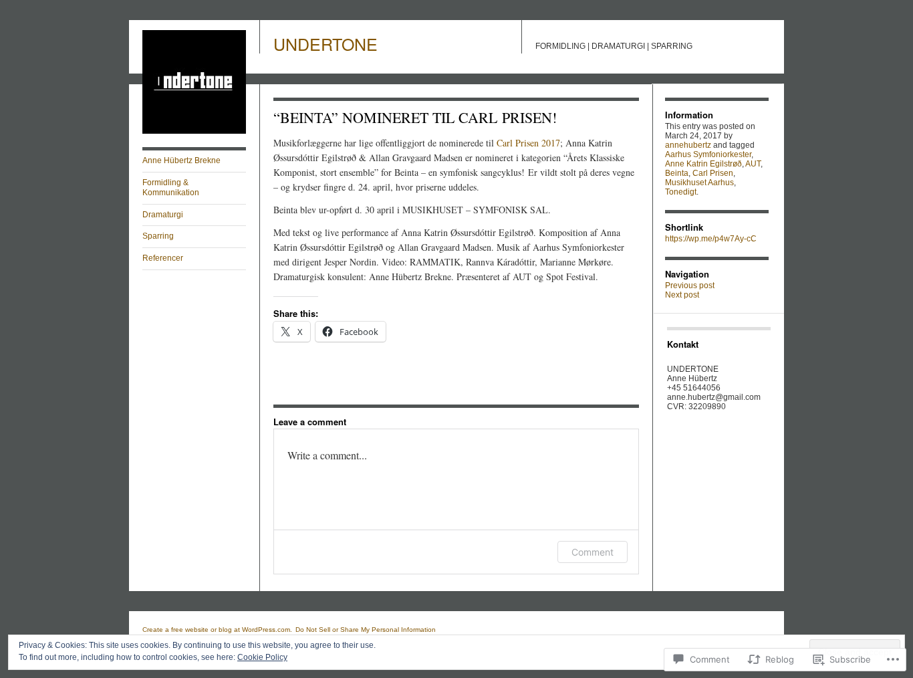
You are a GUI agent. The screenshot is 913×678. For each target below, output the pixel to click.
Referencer (162, 258)
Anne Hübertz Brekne (181, 160)
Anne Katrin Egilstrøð (703, 163)
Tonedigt (680, 192)
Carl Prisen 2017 (528, 142)
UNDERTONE (325, 43)
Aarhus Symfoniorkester (708, 154)
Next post (682, 295)
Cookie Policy (262, 657)
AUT (753, 163)
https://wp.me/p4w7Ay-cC (711, 238)
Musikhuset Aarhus (699, 182)
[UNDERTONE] (194, 131)
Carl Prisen (712, 173)
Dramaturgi (162, 214)
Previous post (689, 285)
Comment (592, 552)
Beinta (676, 173)
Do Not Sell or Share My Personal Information (365, 629)
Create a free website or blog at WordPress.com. (217, 629)
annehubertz (688, 145)
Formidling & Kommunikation (170, 188)
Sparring (158, 236)
